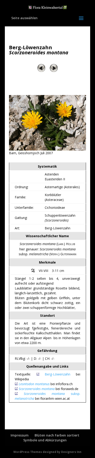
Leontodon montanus (34, 384)
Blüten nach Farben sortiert (57, 435)
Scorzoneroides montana (37, 389)
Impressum (20, 435)
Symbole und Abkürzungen (45, 440)
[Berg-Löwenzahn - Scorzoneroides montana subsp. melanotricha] (47, 149)
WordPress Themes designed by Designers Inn (47, 452)
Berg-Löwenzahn (60, 374)
